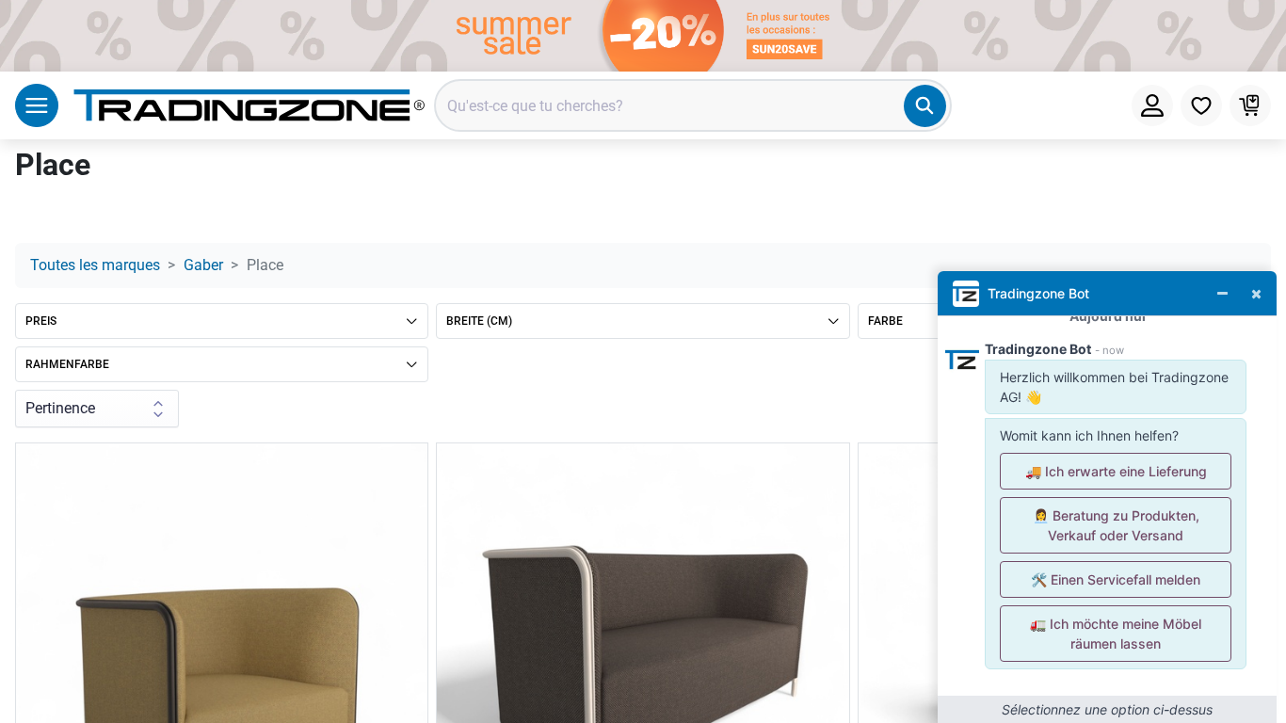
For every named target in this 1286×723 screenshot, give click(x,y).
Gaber (203, 265)
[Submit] (925, 106)
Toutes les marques (95, 265)
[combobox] (693, 105)
